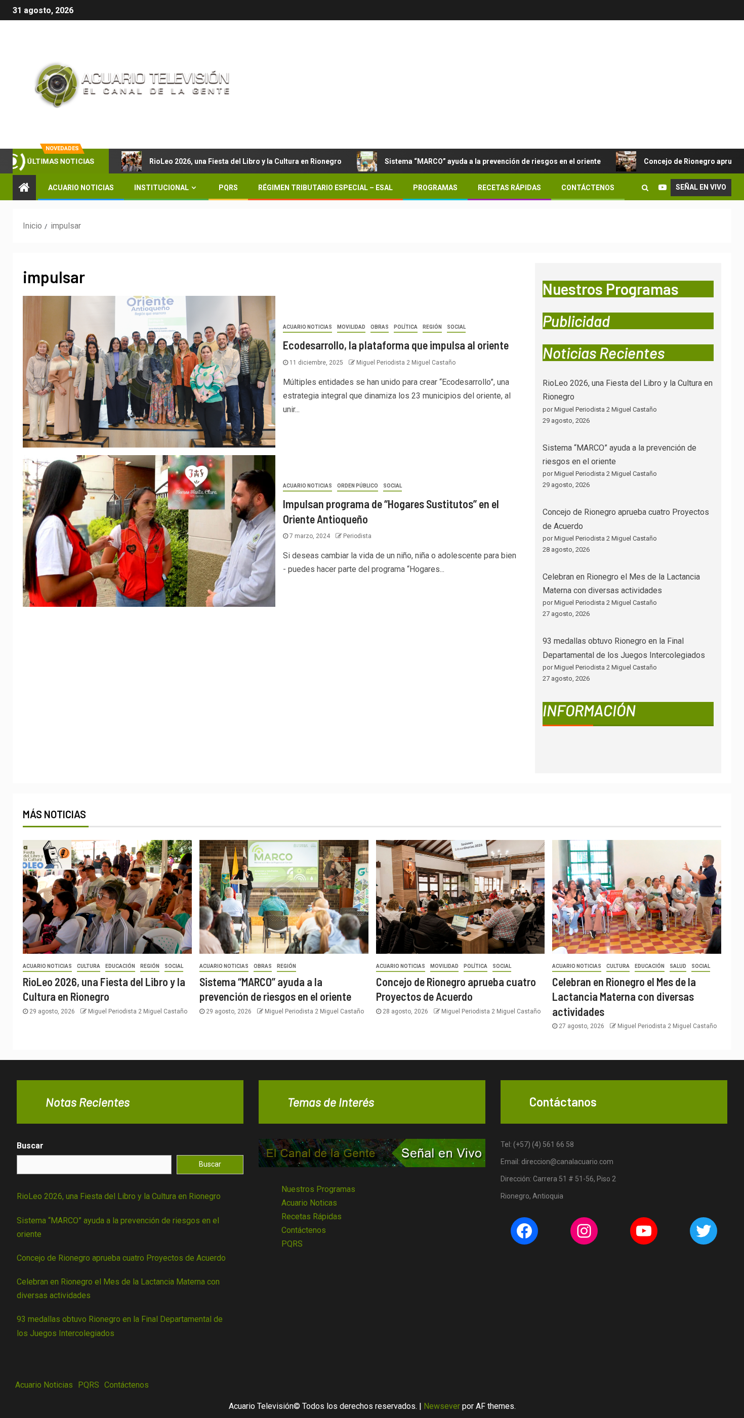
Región (432, 327)
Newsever (442, 1406)
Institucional (161, 188)
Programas (435, 188)
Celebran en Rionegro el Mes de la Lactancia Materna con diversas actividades (624, 996)
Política (406, 327)
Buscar (30, 1145)
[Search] (645, 187)
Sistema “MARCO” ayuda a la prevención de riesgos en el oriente (493, 161)
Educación (120, 966)
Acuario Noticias (81, 188)
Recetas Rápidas (509, 188)
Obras (379, 327)
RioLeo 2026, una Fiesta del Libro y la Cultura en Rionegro (245, 161)
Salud (678, 966)
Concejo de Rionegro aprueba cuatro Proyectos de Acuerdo (121, 1258)
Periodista (357, 536)
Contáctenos (587, 188)
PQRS (228, 188)
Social (456, 327)
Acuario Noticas (309, 1203)
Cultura (88, 966)
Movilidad (351, 327)
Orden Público (357, 486)
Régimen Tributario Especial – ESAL (325, 188)
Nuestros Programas (318, 1189)
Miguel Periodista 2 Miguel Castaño (406, 362)
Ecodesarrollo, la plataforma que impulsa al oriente (396, 344)
